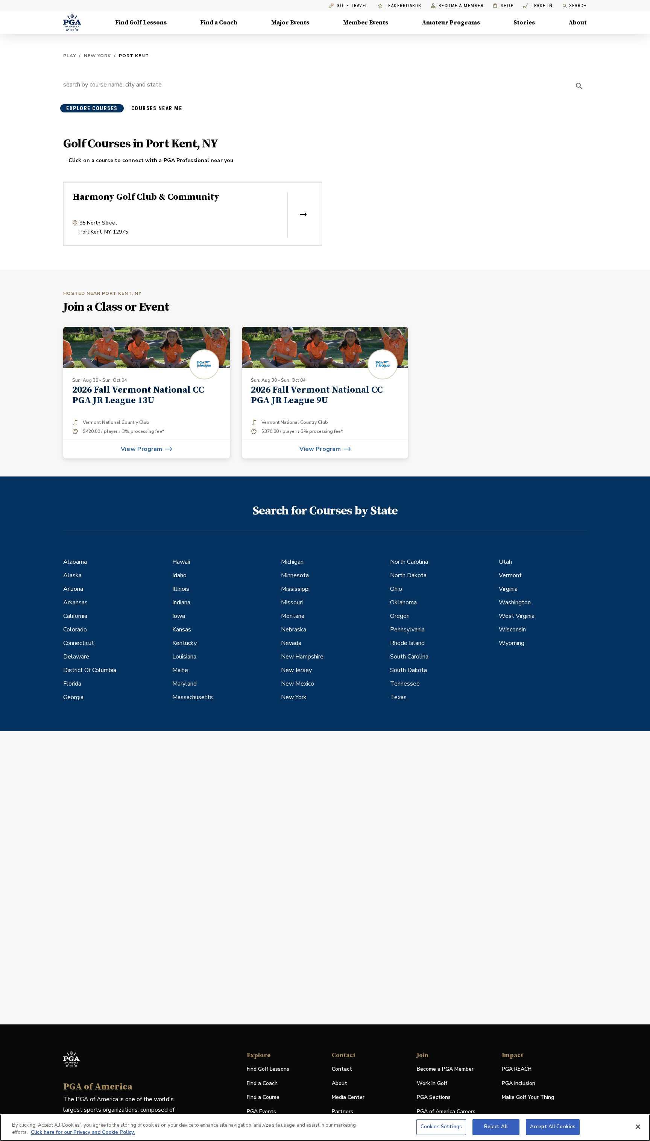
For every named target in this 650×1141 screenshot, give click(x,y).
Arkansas (75, 602)
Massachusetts (192, 697)
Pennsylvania (407, 629)
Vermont (510, 575)
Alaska (72, 575)
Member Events (365, 22)
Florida (72, 684)
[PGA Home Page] (72, 22)
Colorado (75, 629)
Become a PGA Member (445, 1069)
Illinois (180, 589)
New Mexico (297, 684)
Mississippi (295, 589)
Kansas (181, 629)
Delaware (76, 656)
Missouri (292, 602)
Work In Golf (432, 1083)
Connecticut (78, 643)
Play (69, 56)
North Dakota (408, 575)
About (578, 22)
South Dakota (408, 670)
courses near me (156, 108)
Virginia (508, 589)
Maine (180, 670)
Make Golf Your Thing (528, 1098)
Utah (505, 562)
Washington (515, 602)
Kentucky (184, 643)
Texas (398, 697)
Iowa (178, 616)
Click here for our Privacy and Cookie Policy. (83, 1132)
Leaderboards (403, 5)
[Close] (638, 1126)
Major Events (290, 22)
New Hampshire (302, 656)
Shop (503, 5)
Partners (342, 1111)
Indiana (181, 602)
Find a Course (263, 1097)
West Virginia (517, 616)
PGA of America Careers (446, 1112)
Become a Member (461, 5)
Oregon (400, 616)
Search (578, 5)
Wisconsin (512, 629)
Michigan (292, 562)
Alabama (75, 562)
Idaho (179, 575)
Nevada (291, 643)
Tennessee (405, 684)
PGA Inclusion (518, 1083)
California (75, 616)
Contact (342, 1069)
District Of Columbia (89, 670)
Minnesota (295, 575)
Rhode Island (407, 643)
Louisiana (184, 656)
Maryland (184, 684)
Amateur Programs (451, 22)
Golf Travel (352, 5)
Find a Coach (218, 22)
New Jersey (296, 670)
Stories (524, 22)
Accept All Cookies (553, 1126)
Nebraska (293, 629)
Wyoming (511, 643)
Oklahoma (403, 602)
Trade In (538, 5)
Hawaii (181, 562)
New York (97, 56)
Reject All (496, 1126)
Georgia (73, 697)
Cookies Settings (441, 1126)
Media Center (348, 1098)
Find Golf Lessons (141, 22)
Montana (292, 616)
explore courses (92, 108)
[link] (146, 392)
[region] (325, 1127)
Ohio (396, 589)
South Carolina (409, 656)
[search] (579, 86)
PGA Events (261, 1111)
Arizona (73, 589)
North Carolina (409, 562)
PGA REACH (517, 1069)
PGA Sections (434, 1097)
